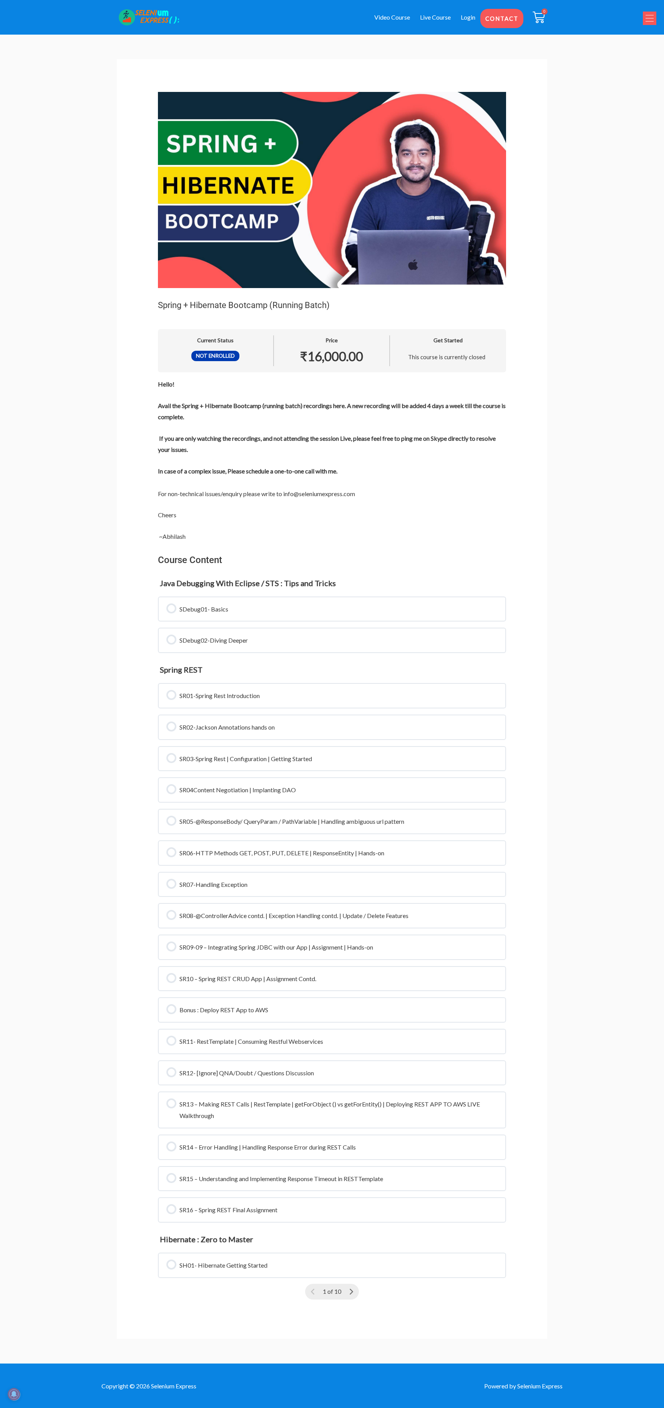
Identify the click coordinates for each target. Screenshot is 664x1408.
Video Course (392, 17)
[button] (649, 18)
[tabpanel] (332, 460)
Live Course (435, 17)
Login (468, 17)
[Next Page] (351, 1292)
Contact (501, 18)
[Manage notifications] (14, 1394)
